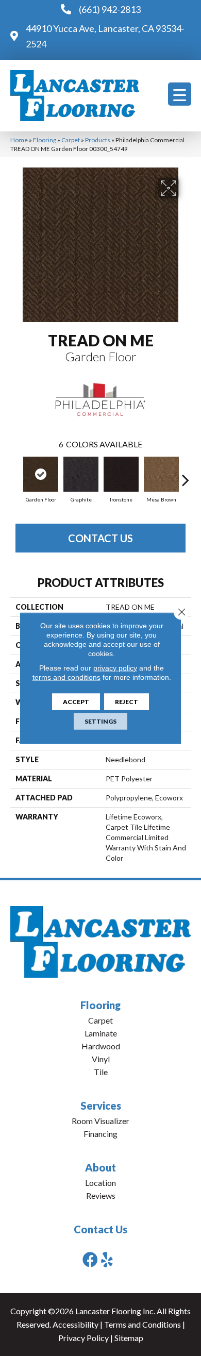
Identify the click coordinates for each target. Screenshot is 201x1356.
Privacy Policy (83, 1338)
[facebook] (90, 1259)
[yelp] (107, 1259)
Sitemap (128, 1338)
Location (100, 1182)
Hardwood (100, 1046)
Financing (100, 1134)
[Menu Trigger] (179, 94)
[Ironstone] (121, 474)
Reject (126, 701)
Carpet (70, 140)
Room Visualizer (100, 1121)
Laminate (101, 1033)
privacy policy (115, 667)
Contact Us (100, 538)
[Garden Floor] (41, 474)
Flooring (44, 140)
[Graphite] (81, 474)
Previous (15, 475)
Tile (101, 1072)
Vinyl (101, 1059)
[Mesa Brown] (161, 474)
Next (185, 475)
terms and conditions (66, 677)
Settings (100, 721)
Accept (76, 701)
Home (19, 140)
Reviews (100, 1195)
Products (97, 140)
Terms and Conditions (142, 1324)
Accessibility (75, 1324)
